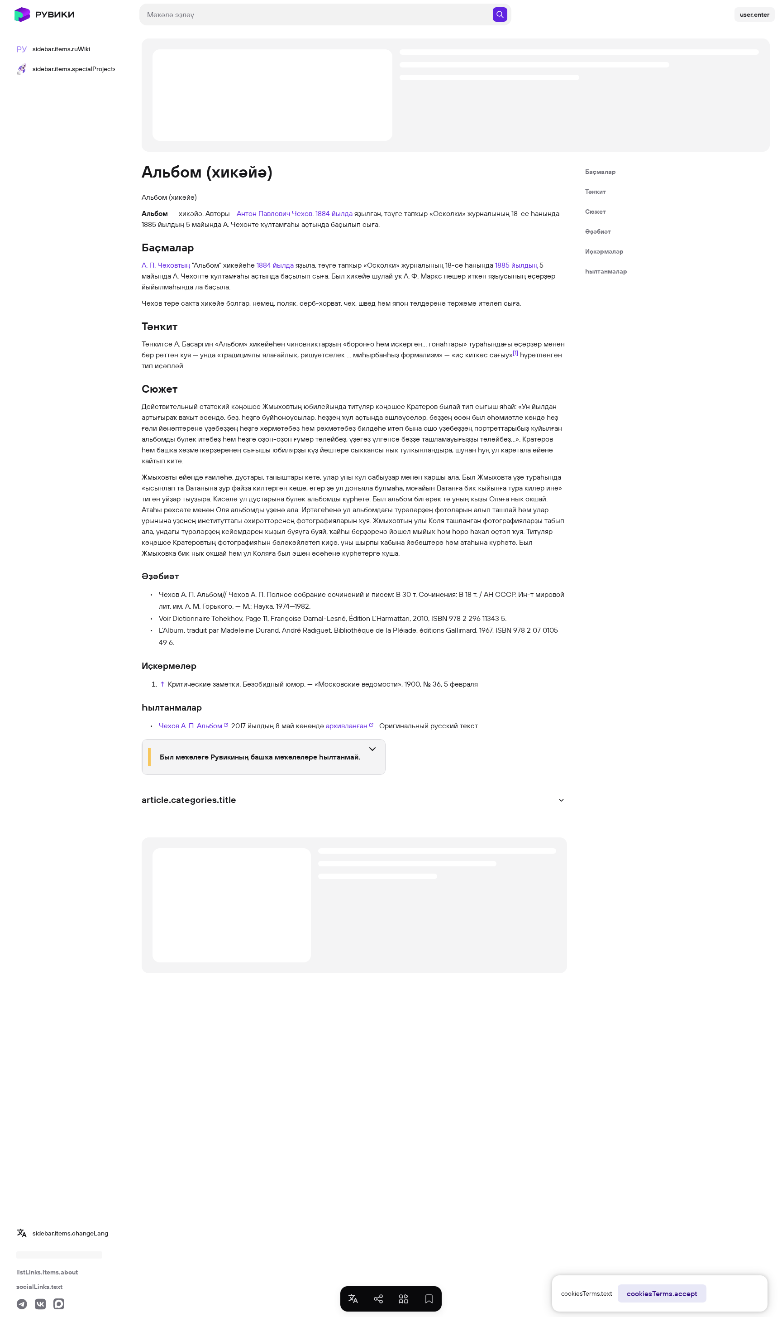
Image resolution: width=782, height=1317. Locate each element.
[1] (515, 352)
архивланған (346, 725)
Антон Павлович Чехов (274, 213)
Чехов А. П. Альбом (190, 725)
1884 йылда (334, 213)
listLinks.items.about (47, 1272)
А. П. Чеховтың (166, 264)
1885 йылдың (516, 264)
